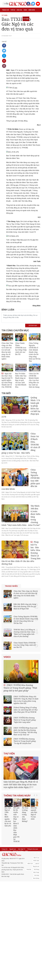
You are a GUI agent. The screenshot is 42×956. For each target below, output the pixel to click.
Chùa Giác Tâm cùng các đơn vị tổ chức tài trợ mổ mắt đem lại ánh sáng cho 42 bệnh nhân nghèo (7, 351)
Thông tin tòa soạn (32, 849)
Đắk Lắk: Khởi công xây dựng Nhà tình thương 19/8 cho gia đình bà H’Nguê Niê (25, 606)
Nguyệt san (12, 849)
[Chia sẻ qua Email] (4, 61)
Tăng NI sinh (36, 866)
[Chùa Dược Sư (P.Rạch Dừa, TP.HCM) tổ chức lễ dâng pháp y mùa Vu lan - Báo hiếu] (15, 441)
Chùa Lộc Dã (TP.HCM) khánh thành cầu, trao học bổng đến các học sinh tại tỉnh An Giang (34, 380)
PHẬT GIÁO (36, 860)
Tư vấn (12, 14)
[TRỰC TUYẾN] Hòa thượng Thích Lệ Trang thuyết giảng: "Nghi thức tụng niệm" (25, 720)
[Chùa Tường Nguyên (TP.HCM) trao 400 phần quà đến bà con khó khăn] (15, 477)
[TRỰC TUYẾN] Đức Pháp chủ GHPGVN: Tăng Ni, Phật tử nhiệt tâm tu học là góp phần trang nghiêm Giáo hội (26, 699)
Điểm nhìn (32, 10)
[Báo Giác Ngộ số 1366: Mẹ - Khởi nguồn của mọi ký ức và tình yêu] (9, 803)
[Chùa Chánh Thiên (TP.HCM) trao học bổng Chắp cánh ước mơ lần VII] (21, 337)
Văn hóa (19, 10)
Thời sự (12, 10)
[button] (35, 819)
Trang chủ (5, 10)
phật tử (37, 863)
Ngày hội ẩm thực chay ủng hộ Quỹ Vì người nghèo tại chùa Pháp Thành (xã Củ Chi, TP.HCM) (7, 380)
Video (25, 10)
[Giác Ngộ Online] (13, 854)
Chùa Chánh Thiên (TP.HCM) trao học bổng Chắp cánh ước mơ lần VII (21, 348)
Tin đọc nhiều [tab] (11, 586)
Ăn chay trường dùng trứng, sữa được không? (25, 814)
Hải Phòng (36, 869)
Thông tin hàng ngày (17, 795)
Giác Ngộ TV (21, 849)
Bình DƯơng (36, 878)
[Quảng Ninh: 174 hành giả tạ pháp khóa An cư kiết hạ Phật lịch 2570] (15, 405)
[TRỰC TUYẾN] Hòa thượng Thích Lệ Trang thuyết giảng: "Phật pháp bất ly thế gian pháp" (20, 688)
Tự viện (24, 14)
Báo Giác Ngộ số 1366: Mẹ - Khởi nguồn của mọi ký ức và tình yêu (8, 817)
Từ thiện (26, 19)
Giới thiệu (36, 875)
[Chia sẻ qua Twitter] (4, 51)
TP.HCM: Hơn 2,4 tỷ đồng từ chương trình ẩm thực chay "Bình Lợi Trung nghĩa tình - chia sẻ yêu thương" (24, 633)
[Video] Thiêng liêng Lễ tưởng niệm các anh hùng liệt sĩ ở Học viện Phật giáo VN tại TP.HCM (26, 709)
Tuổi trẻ (18, 14)
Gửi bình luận (33, 325)
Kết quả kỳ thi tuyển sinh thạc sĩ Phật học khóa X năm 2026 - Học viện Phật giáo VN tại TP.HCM (16, 825)
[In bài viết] (4, 66)
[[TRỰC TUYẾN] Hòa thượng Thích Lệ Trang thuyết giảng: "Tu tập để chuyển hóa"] (8, 742)
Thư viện (9, 753)
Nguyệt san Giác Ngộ (8, 19)
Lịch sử (19, 19)
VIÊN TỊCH (30, 863)
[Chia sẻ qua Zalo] (4, 56)
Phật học (5, 14)
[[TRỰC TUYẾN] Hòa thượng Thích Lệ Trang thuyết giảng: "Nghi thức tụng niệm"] (8, 721)
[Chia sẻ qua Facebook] (4, 46)
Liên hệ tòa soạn (6, 851)
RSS (26, 851)
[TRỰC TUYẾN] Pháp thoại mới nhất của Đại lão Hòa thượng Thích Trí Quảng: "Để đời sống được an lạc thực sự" (25, 731)
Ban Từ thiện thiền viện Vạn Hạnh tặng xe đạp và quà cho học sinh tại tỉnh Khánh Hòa (20, 380)
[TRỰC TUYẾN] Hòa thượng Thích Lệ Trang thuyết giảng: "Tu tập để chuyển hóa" (25, 741)
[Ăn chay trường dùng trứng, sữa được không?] (26, 803)
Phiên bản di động (18, 851)
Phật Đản (29, 869)
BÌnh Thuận (36, 872)
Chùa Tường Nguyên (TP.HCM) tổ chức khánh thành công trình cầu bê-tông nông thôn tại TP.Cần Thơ (34, 352)
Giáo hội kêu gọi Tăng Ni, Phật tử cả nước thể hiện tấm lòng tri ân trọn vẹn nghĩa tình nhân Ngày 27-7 (21, 784)
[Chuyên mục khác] (38, 19)
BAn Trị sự (36, 857)
